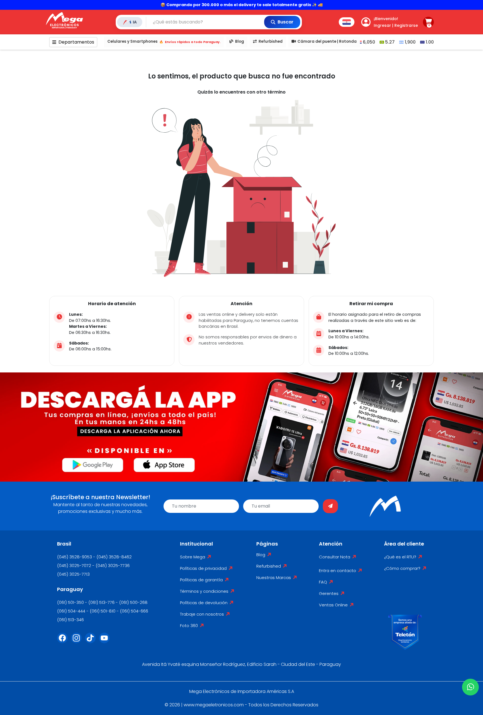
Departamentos (76, 42)
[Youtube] (106, 641)
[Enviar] (330, 506)
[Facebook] (64, 641)
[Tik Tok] (92, 641)
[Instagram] (78, 641)
